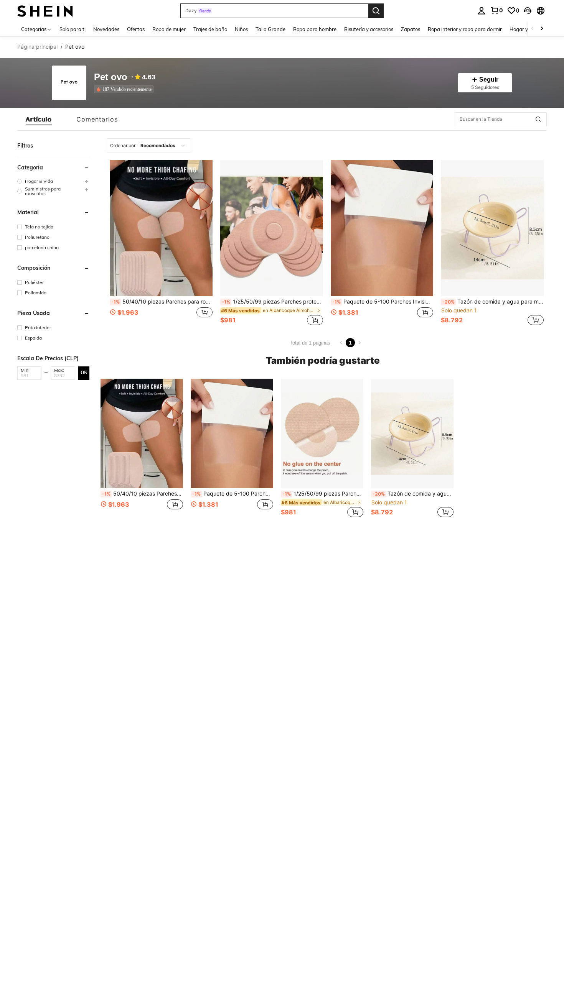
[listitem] (125, 89)
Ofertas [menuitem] (136, 29)
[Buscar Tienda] (538, 119)
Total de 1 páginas (310, 343)
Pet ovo (110, 77)
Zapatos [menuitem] (410, 29)
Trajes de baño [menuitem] (210, 29)
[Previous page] (341, 342)
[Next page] (359, 342)
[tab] (39, 119)
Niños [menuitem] (241, 29)
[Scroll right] (541, 28)
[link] (496, 10)
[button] (527, 10)
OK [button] (84, 372)
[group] (53, 181)
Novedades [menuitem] (106, 29)
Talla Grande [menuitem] (270, 29)
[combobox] (149, 146)
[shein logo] (45, 10)
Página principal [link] (37, 47)
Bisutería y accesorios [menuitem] (368, 29)
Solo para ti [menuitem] (72, 29)
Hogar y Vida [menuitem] (525, 29)
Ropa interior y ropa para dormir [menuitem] (465, 29)
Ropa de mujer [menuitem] (169, 29)
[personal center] (481, 10)
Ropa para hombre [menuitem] (314, 29)
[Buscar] (376, 10)
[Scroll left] (532, 28)
